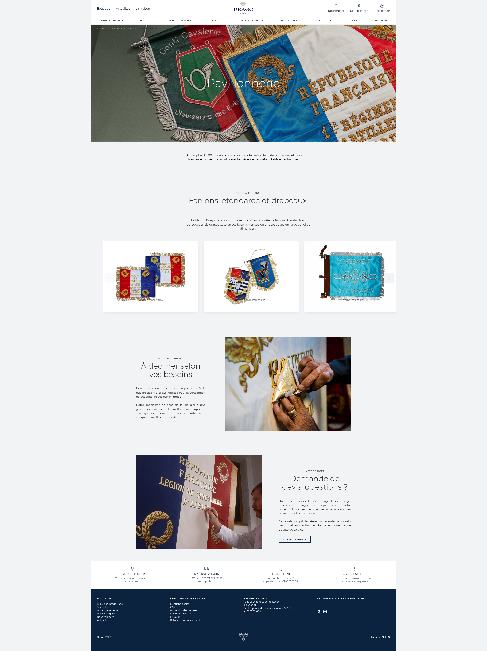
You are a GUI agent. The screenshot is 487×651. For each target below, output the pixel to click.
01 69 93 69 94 (290, 581)
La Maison (143, 8)
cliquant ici (250, 604)
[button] (389, 278)
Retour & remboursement (185, 620)
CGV (172, 607)
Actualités (123, 8)
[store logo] (243, 8)
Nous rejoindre (105, 616)
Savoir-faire (103, 607)
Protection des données (184, 610)
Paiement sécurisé (180, 613)
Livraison (175, 616)
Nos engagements (107, 610)
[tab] (133, 598)
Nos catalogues (106, 613)
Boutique (103, 8)
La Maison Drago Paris (110, 604)
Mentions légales (179, 604)
